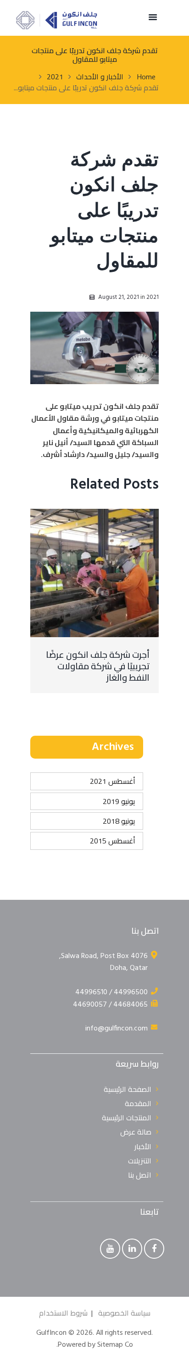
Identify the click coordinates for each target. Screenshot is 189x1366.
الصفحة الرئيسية (127, 1089)
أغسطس (112, 781)
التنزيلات (139, 1161)
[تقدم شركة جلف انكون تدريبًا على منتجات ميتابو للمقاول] (94, 348)
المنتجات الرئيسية (126, 1117)
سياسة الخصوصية (124, 1313)
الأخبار (142, 1146)
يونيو (119, 801)
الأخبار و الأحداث (99, 76)
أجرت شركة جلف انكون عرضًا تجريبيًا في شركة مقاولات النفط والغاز (98, 666)
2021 (55, 76)
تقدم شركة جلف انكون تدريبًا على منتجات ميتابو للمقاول (104, 211)
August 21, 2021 (118, 297)
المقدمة (138, 1103)
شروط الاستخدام (63, 1313)
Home (146, 76)
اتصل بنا (139, 1175)
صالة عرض (135, 1132)
